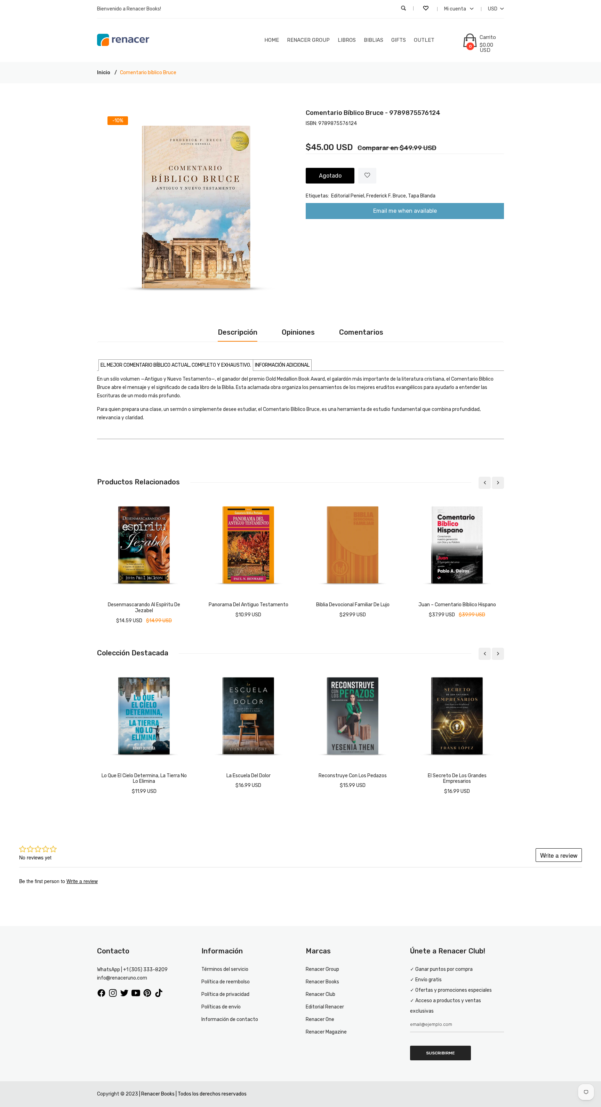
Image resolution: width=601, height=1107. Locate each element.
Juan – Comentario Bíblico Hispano (457, 605)
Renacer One (320, 1019)
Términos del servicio (224, 969)
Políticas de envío (221, 1007)
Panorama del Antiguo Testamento (248, 605)
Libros (347, 40)
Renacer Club (320, 994)
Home (271, 40)
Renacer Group (308, 40)
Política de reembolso (225, 982)
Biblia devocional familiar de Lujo (353, 605)
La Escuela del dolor (248, 776)
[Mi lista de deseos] (426, 9)
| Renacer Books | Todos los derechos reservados (193, 1094)
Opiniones (298, 332)
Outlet (424, 40)
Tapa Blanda (421, 196)
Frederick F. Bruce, (386, 196)
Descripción (237, 332)
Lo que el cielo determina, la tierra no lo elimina (144, 779)
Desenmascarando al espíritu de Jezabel (144, 608)
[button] (175, 365)
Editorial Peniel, (348, 196)
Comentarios (361, 332)
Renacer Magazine (326, 1032)
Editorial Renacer (325, 1007)
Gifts (398, 40)
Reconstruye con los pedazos (353, 776)
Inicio (103, 73)
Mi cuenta (455, 9)
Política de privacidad (225, 994)
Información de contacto (229, 1019)
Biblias (373, 40)
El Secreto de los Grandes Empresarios (457, 779)
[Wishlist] (367, 176)
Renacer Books (322, 982)
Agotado (330, 175)
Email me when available (405, 211)
